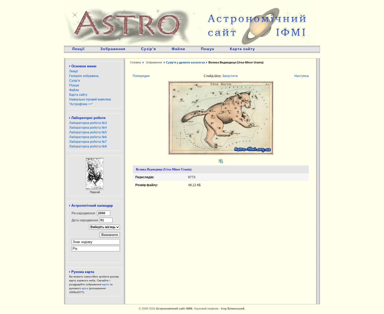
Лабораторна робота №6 (88, 137)
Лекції (78, 49)
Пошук (207, 49)
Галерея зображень (84, 76)
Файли (178, 49)
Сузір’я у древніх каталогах (185, 62)
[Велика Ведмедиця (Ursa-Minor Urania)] (221, 154)
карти (105, 284)
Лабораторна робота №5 (88, 132)
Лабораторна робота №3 (88, 123)
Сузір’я (148, 49)
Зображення (112, 49)
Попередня (141, 76)
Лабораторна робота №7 (88, 142)
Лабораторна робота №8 (88, 146)
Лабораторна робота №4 (88, 127)
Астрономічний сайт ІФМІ (189, 23)
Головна (135, 62)
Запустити (230, 76)
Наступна (301, 76)
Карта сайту (242, 49)
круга (85, 288)
